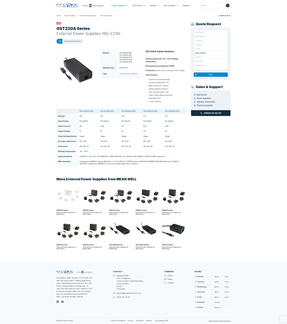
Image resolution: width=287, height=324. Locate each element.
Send (211, 75)
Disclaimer (140, 321)
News (169, 279)
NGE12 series (114, 210)
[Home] (80, 5)
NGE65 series (167, 210)
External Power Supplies (88, 15)
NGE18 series (88, 210)
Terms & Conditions (118, 321)
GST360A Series (142, 245)
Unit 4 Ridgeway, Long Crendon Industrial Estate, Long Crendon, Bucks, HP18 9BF (130, 283)
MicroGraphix (225, 321)
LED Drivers (137, 5)
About (170, 275)
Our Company (169, 5)
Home (59, 15)
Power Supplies (118, 5)
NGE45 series (62, 245)
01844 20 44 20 (225, 15)
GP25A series (167, 245)
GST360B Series (116, 245)
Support (186, 5)
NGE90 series (141, 210)
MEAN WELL (123, 68)
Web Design (213, 321)
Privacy (130, 321)
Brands (153, 5)
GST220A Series (106, 15)
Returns (149, 321)
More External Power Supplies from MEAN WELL (97, 179)
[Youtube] (62, 302)
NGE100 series (62, 210)
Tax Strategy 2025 (161, 321)
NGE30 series (88, 245)
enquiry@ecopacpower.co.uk (128, 293)
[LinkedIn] (58, 302)
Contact (170, 283)
